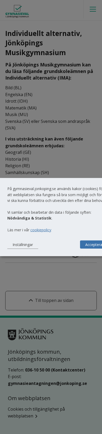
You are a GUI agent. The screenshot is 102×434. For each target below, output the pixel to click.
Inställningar (23, 244)
